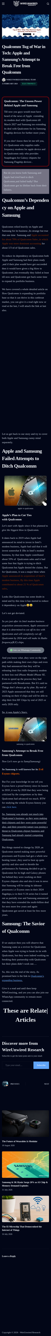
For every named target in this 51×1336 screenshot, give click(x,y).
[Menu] (3, 3)
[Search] (48, 4)
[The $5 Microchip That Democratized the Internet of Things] (25, 1218)
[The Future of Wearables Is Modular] (25, 1133)
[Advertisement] (25, 343)
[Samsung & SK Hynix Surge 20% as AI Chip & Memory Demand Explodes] (25, 1173)
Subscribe (41, 1074)
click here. (11, 807)
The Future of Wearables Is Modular (19, 1150)
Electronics (29, 84)
